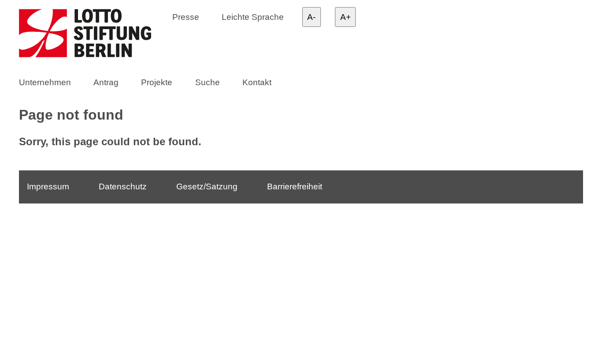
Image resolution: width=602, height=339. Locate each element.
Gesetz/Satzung (207, 186)
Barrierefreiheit (294, 186)
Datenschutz (123, 186)
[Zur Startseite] (93, 35)
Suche (207, 82)
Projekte (156, 82)
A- (311, 17)
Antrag (106, 82)
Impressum (48, 186)
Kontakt (256, 82)
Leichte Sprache (253, 16)
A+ (345, 17)
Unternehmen (45, 82)
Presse (185, 16)
